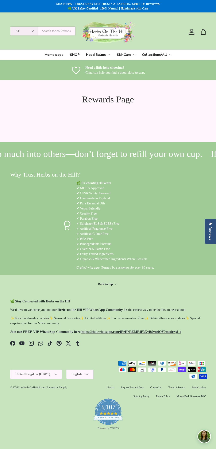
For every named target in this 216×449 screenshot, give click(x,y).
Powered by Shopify (56, 387)
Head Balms (96, 54)
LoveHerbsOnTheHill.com (31, 387)
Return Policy (163, 396)
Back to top (106, 284)
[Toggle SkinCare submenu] (134, 54)
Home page (54, 54)
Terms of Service (176, 387)
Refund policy (199, 387)
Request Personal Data (132, 387)
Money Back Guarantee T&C (191, 396)
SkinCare (124, 54)
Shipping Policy (141, 396)
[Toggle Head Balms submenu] (108, 54)
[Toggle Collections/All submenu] (170, 54)
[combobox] (42, 31)
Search (110, 387)
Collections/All (154, 54)
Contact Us (155, 387)
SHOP (75, 54)
